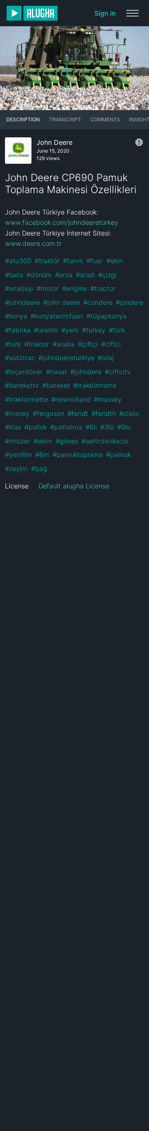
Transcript (65, 119)
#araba (63, 344)
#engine (74, 288)
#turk (13, 344)
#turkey (94, 330)
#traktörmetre (94, 385)
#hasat (56, 372)
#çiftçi (88, 344)
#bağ (39, 468)
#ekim (43, 441)
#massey (108, 399)
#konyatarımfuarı (57, 316)
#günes (66, 441)
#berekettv (22, 385)
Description (23, 119)
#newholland (71, 399)
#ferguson (48, 413)
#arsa (63, 275)
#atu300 (18, 261)
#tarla (14, 275)
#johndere (85, 372)
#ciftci (111, 344)
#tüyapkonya (107, 316)
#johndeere (22, 302)
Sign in (105, 13)
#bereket (56, 385)
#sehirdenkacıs (105, 441)
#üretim (46, 330)
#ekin (114, 261)
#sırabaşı (19, 288)
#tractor (102, 288)
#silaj (106, 357)
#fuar (95, 261)
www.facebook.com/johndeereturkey (61, 222)
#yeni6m (18, 454)
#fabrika (18, 330)
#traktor (36, 344)
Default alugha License (73, 486)
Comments (105, 119)
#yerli (70, 330)
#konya (16, 316)
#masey (17, 413)
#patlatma (66, 427)
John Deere (54, 142)
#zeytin (16, 468)
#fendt (77, 413)
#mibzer (17, 441)
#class (129, 413)
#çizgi (107, 275)
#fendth (103, 413)
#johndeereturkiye (66, 357)
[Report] (139, 142)
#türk (117, 330)
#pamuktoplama (78, 454)
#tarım (73, 261)
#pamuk (118, 454)
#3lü (107, 427)
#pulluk (35, 427)
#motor (47, 288)
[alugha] (32, 13)
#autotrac (20, 357)
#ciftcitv (118, 372)
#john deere (61, 302)
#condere (98, 302)
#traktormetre (26, 399)
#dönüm (39, 275)
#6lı (91, 427)
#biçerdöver (24, 372)
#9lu (124, 427)
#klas (13, 427)
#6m (42, 454)
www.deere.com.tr (33, 243)
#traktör (47, 261)
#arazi (85, 275)
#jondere (129, 302)
